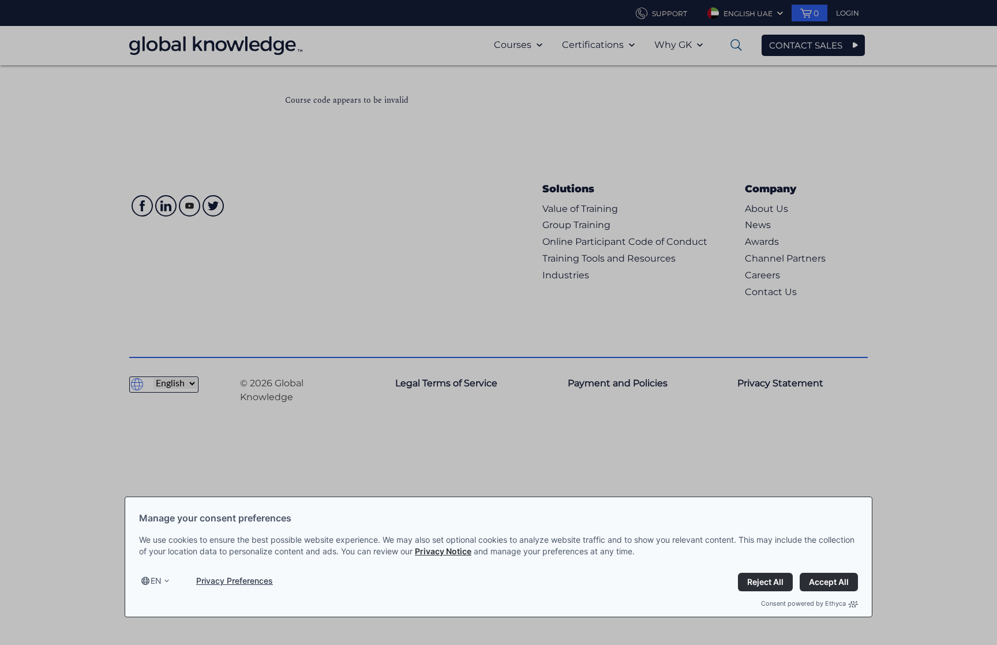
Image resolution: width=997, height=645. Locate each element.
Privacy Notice (443, 551)
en (156, 581)
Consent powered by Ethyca (803, 603)
